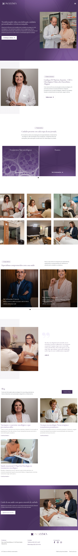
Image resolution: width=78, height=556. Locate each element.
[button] (75, 3)
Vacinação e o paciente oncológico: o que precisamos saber (15, 426)
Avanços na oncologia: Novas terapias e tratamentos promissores (54, 426)
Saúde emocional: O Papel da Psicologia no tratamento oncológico (16, 467)
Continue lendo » (5, 435)
